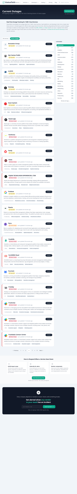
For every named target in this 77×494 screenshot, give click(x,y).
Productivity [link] (7, 216)
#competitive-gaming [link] (20, 144)
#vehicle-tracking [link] (25, 216)
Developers (34, 2)
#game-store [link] (22, 64)
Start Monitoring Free (38, 378)
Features (17, 2)
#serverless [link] (14, 128)
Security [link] (6, 264)
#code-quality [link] (15, 80)
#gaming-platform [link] (13, 64)
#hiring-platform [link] (18, 280)
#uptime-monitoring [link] (34, 169)
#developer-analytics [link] (24, 80)
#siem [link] (11, 264)
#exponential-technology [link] (14, 184)
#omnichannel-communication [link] (37, 312)
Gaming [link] (6, 64)
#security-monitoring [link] (19, 264)
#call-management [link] (36, 343)
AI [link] (5, 296)
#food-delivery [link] (12, 248)
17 (37, 350)
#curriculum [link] (32, 96)
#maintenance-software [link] (36, 216)
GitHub (41, 27)
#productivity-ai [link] (30, 296)
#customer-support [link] (13, 328)
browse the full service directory (56, 29)
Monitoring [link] (7, 169)
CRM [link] (6, 328)
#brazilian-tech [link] (24, 184)
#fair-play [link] (28, 144)
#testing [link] (32, 80)
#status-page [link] (14, 169)
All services (5, 38)
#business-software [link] (15, 112)
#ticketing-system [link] (28, 328)
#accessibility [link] (25, 96)
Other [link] (5, 48)
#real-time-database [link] (31, 200)
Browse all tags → (65, 101)
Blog (56, 2)
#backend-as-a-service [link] (28, 128)
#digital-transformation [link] (34, 184)
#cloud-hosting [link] (40, 200)
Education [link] (6, 96)
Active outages (15, 38)
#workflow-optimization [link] (21, 296)
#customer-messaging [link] (24, 312)
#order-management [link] (34, 248)
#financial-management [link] (26, 112)
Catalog (43, 2)
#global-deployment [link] (28, 232)
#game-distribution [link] (30, 64)
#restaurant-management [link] (22, 248)
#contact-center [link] (16, 343)
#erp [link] (9, 112)
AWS (37, 27)
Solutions (25, 2)
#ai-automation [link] (11, 296)
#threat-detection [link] (28, 264)
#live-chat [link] (15, 312)
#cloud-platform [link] (18, 232)
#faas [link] (20, 128)
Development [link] (7, 80)
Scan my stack (48, 406)
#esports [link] (12, 144)
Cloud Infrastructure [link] (8, 200)
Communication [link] (8, 312)
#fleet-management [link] (15, 216)
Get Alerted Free (69, 11)
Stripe (46, 27)
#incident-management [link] (24, 169)
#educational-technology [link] (16, 96)
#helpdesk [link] (20, 328)
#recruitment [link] (10, 280)
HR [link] (5, 112)
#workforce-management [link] (29, 280)
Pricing (50, 2)
